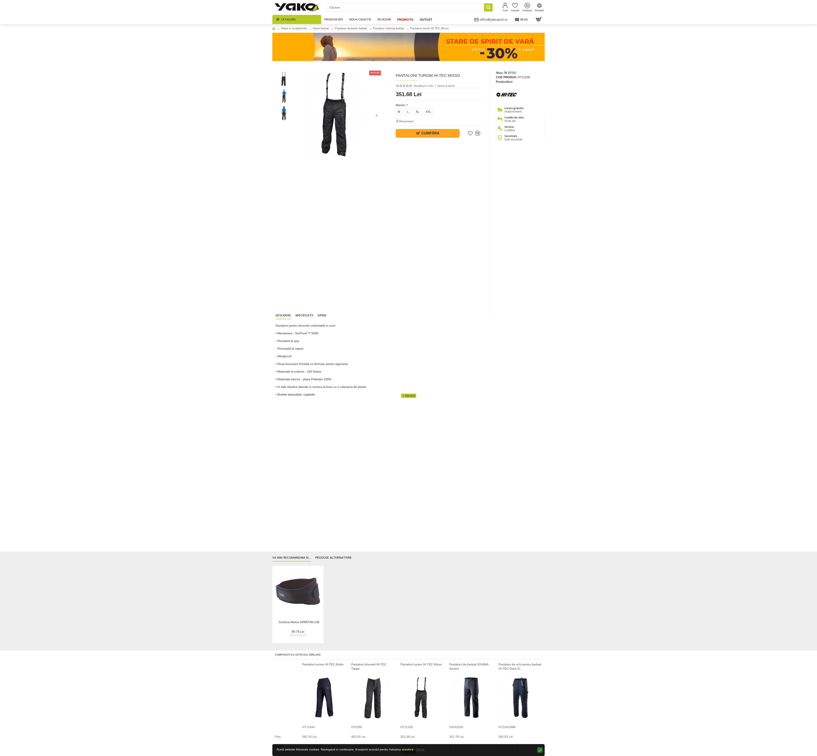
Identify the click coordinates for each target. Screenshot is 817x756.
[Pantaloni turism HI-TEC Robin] (324, 698)
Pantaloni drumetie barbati (351, 28)
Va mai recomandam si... (291, 558)
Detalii (420, 749)
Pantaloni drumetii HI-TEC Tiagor (368, 666)
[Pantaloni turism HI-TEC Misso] (422, 698)
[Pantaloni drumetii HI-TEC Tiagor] (373, 698)
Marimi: (401, 105)
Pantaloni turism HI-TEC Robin (323, 664)
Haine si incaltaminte (294, 28)
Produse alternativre (333, 558)
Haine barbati (321, 28)
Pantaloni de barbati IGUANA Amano (468, 666)
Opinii (321, 315)
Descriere (283, 315)
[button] (297, 115)
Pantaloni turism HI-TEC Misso (421, 664)
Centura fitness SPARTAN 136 (299, 622)
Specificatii (304, 315)
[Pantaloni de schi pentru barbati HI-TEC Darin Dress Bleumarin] (520, 698)
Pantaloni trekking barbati (388, 28)
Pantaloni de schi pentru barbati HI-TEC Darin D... (519, 666)
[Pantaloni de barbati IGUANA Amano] (471, 698)
